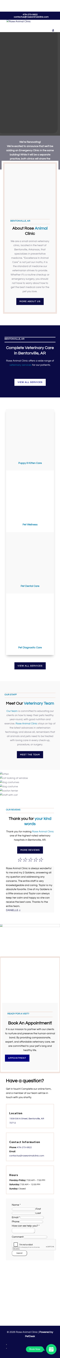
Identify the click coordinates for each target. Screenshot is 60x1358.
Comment (17, 1236)
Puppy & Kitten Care (30, 463)
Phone (15, 1221)
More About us (30, 301)
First (38, 1209)
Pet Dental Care (30, 586)
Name (16, 1204)
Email (16, 1217)
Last (38, 1213)
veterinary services (20, 365)
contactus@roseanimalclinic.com (26, 1155)
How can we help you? (26, 1225)
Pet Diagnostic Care (30, 647)
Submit (19, 1253)
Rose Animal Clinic (17, 360)
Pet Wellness (30, 524)
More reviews (30, 850)
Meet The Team (30, 755)
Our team (12, 711)
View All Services (30, 382)
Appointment (17, 1058)
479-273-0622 (30, 14)
